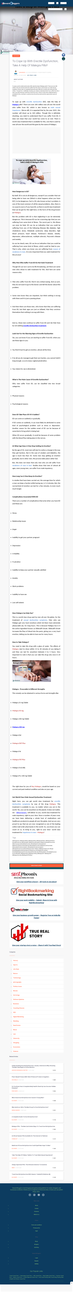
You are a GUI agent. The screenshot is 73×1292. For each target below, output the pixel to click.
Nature (15, 973)
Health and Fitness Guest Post (17, 1279)
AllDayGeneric (21, 813)
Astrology (16, 995)
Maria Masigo (16, 1110)
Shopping (16, 1042)
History (15, 960)
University (16, 1038)
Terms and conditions (36, 1225)
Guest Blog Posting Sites (57, 1277)
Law (14, 1034)
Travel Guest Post (13, 1275)
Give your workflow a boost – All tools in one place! (36, 882)
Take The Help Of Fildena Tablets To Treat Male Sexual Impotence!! (32, 1155)
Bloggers (36, 1244)
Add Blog (36, 1247)
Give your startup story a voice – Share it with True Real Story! (36, 945)
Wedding (16, 1021)
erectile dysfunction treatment (34, 326)
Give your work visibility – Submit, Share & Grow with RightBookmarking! (36, 901)
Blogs (36, 1241)
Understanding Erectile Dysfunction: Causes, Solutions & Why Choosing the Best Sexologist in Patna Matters (33, 1066)
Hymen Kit (15, 1139)
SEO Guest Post (37, 1275)
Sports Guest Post (17, 1277)
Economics (16, 1047)
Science (15, 1051)
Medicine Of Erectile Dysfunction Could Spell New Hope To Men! (31, 1145)
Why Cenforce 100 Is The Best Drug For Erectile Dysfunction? (30, 1107)
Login (36, 1258)
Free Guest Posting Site (44, 1277)
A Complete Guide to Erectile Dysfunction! (25, 1117)
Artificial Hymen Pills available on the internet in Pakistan (30, 1136)
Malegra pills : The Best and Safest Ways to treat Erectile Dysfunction (33, 1126)
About (36, 1205)
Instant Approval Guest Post (30, 1277)
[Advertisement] (36, 140)
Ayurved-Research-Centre (20, 1070)
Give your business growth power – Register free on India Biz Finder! (36, 916)
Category (16, 56)
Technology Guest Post (26, 1275)
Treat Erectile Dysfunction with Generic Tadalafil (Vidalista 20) (31, 1174)
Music (15, 1029)
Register (36, 1261)
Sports (15, 965)
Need (13, 1167)
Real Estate (16, 1025)
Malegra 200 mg (18, 727)
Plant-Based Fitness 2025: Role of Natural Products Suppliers (30, 1077)
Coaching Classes (18, 1008)
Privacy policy (36, 1228)
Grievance (36, 1211)
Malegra (15, 105)
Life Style (16, 969)
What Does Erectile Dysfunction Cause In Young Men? (28, 1097)
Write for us (36, 1214)
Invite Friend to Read (36, 865)
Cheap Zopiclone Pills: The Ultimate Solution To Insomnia (29, 1164)
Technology (17, 978)
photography (17, 982)
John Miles (22, 72)
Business (16, 1003)
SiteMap (36, 1263)
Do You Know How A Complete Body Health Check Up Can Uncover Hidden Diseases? (34, 1087)
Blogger (14, 1100)
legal (36, 1231)
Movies (15, 991)
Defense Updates (18, 999)
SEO (14, 1012)
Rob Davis (15, 1091)
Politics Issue (17, 986)
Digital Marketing (18, 1016)
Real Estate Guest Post (48, 1275)
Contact (36, 1208)
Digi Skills (15, 1080)
